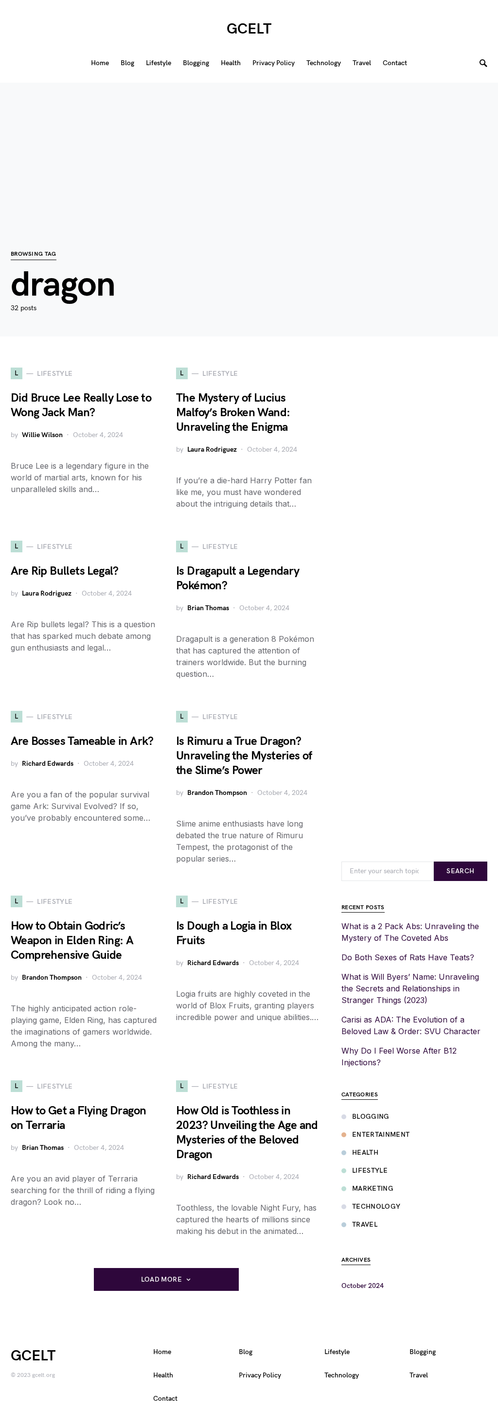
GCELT (249, 29)
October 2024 (362, 1286)
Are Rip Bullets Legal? (65, 571)
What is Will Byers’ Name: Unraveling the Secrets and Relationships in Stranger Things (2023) (410, 988)
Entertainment (381, 1134)
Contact (165, 1398)
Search (460, 871)
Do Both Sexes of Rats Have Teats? (407, 957)
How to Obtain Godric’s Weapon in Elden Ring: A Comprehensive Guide (72, 940)
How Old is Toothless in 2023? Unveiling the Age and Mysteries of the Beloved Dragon (247, 1133)
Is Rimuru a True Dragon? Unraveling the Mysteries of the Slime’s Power (244, 755)
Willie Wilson (42, 435)
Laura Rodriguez (212, 449)
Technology (376, 1206)
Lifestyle (370, 1170)
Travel (364, 1224)
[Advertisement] (249, 151)
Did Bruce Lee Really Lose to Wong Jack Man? (81, 405)
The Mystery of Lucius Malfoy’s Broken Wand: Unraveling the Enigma (233, 412)
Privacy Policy (260, 1375)
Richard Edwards (47, 763)
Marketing (372, 1188)
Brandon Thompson (217, 793)
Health (365, 1152)
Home (162, 1352)
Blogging (371, 1116)
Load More (161, 1279)
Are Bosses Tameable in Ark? (82, 741)
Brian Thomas (208, 608)
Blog (245, 1352)
